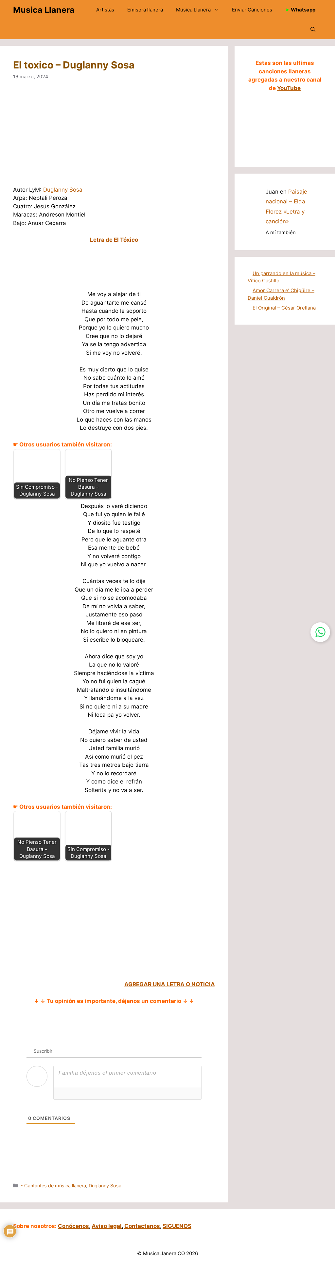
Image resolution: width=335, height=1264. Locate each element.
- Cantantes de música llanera (53, 1185)
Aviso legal (107, 1226)
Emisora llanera (145, 10)
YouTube (289, 88)
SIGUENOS (177, 1226)
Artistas (105, 10)
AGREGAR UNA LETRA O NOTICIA (169, 984)
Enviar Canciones (252, 10)
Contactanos (142, 1226)
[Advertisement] (114, 137)
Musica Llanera (44, 10)
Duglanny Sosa (62, 189)
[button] (313, 29)
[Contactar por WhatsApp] (320, 632)
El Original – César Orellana (284, 308)
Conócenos (73, 1226)
